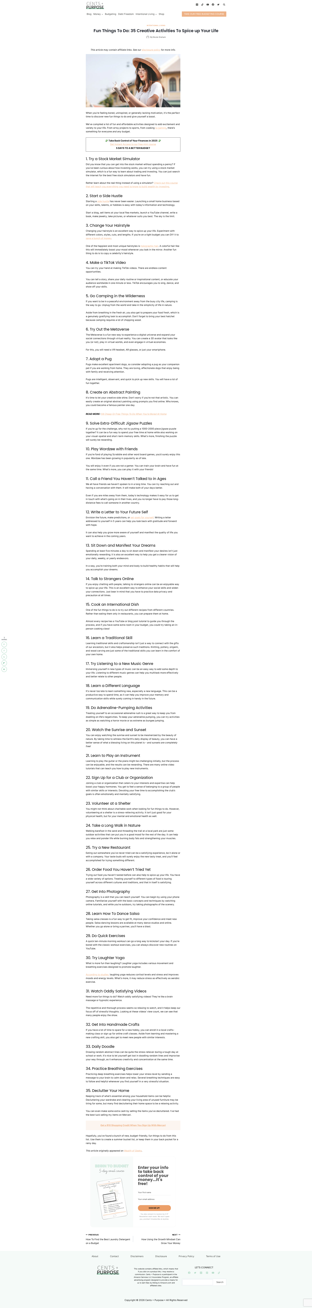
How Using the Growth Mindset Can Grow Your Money (160, 1239)
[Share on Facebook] (4, 650)
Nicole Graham (159, 37)
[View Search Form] (224, 4)
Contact (114, 1256)
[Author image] (147, 37)
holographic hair (149, 246)
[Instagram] (197, 4)
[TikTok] (202, 4)
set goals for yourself (142, 517)
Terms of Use (213, 1256)
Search (220, 1282)
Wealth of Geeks (133, 1150)
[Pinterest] (207, 1272)
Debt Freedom (126, 14)
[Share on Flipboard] (4, 663)
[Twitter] (218, 4)
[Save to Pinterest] (4, 644)
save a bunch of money (98, 238)
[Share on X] (4, 657)
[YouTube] (207, 4)
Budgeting (110, 14)
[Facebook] (213, 4)
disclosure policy (151, 49)
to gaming (160, 128)
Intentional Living (156, 25)
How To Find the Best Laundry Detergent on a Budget (108, 1239)
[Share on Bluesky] (4, 669)
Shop (161, 14)
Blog (89, 14)
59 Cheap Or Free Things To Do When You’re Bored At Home (134, 414)
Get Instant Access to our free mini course (133, 144)
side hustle (103, 201)
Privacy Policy (186, 1256)
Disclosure (161, 1256)
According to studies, (97, 974)
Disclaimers (137, 1256)
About (95, 1256)
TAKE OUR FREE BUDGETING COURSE (204, 14)
